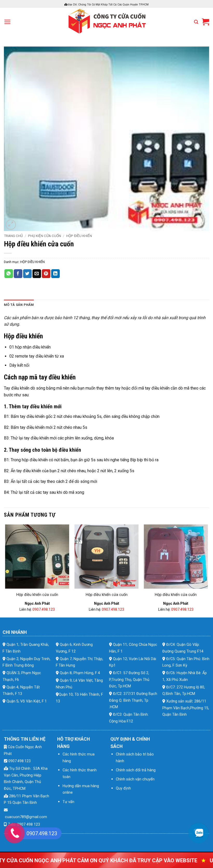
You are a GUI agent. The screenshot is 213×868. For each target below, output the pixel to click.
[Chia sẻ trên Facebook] (18, 273)
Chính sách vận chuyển (135, 779)
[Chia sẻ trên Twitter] (27, 273)
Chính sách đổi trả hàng (136, 770)
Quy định (123, 788)
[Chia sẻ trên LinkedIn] (55, 273)
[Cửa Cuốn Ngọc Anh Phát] (106, 22)
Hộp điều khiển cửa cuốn (37, 595)
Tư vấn (68, 802)
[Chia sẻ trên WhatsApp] (8, 273)
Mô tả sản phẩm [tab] (19, 305)
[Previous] (5, 570)
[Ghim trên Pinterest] (46, 273)
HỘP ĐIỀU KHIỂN (79, 236)
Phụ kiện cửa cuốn (44, 236)
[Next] (207, 570)
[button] (7, 22)
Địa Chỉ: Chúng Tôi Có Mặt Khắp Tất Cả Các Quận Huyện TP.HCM (108, 4)
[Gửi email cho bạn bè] (36, 273)
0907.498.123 (43, 609)
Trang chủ (13, 236)
